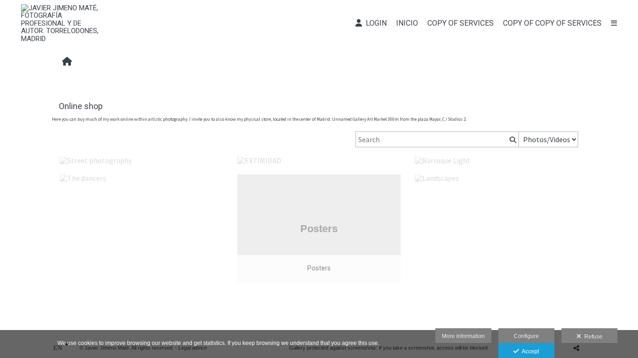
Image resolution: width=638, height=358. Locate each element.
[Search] (512, 139)
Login (374, 23)
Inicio (407, 23)
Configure (526, 336)
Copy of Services (460, 23)
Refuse (592, 336)
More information (463, 336)
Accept (529, 351)
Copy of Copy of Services (552, 23)
